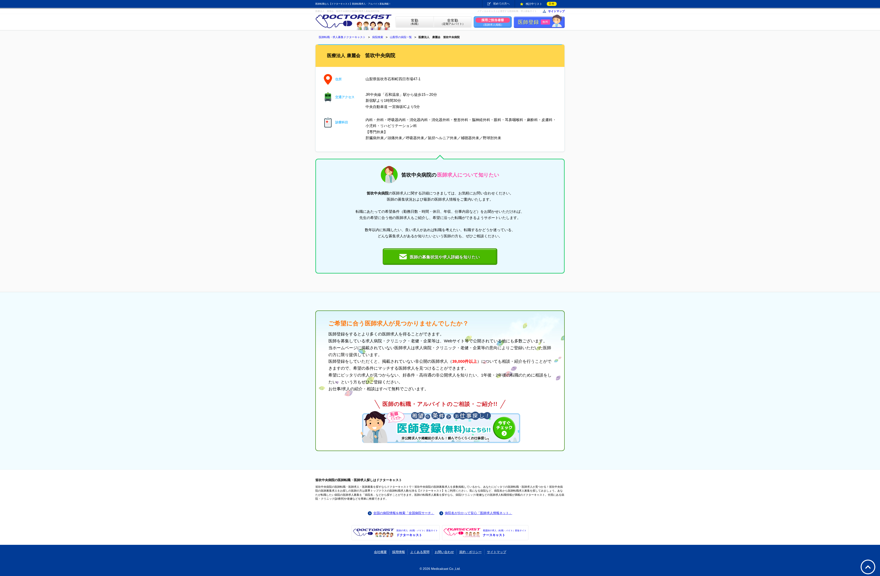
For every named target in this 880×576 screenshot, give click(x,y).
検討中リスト (540, 4)
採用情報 (398, 552)
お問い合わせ (444, 552)
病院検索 (377, 37)
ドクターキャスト (417, 533)
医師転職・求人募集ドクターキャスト (342, 37)
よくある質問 (419, 552)
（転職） (414, 22)
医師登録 (533, 22)
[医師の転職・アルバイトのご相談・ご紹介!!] (440, 427)
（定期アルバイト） (452, 22)
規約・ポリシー (470, 552)
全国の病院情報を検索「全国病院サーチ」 (403, 513)
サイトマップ (556, 11)
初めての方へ (501, 3)
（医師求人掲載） (492, 22)
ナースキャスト (504, 533)
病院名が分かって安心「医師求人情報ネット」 (478, 513)
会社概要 (380, 552)
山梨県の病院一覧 (401, 37)
